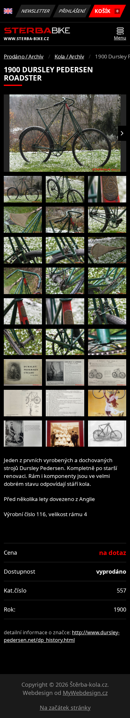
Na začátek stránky (65, 707)
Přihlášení (72, 11)
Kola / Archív (69, 56)
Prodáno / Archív (24, 56)
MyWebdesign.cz (85, 693)
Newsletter (35, 11)
